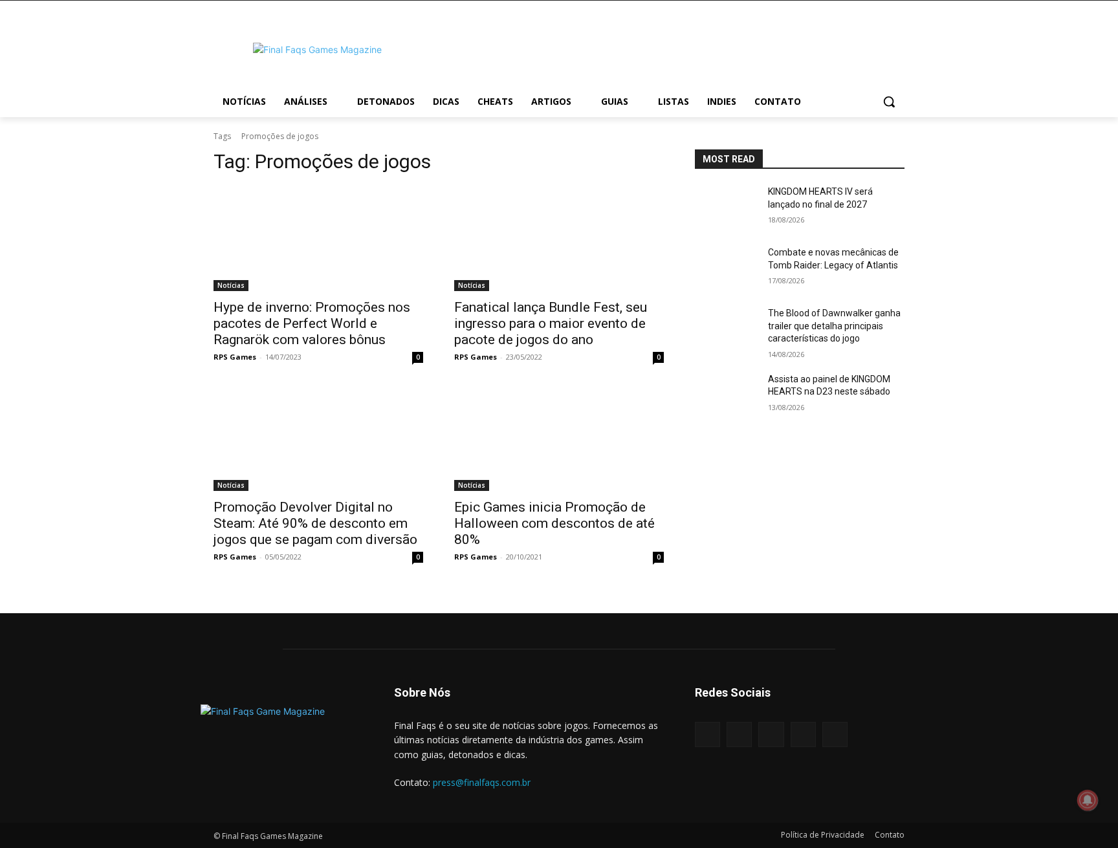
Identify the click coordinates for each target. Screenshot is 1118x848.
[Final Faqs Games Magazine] (317, 49)
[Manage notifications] (1087, 800)
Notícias (231, 285)
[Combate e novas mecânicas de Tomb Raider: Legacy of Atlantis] (726, 268)
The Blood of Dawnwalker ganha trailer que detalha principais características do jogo (834, 325)
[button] (888, 101)
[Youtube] (835, 734)
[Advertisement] (662, 48)
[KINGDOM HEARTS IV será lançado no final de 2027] (726, 208)
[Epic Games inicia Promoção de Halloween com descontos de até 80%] (559, 438)
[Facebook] (707, 734)
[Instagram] (739, 734)
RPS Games (235, 357)
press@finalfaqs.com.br (482, 782)
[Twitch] (803, 734)
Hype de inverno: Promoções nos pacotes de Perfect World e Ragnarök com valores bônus (312, 323)
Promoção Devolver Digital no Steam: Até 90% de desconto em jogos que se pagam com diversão (315, 523)
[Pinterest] (771, 734)
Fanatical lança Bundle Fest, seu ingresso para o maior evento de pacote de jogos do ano (550, 323)
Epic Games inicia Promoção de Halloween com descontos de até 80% (554, 523)
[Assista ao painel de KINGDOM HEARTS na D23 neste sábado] (726, 395)
